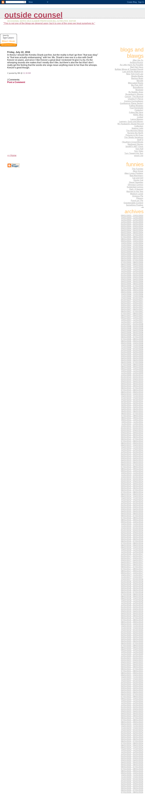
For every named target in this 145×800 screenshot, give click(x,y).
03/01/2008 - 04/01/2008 (132, 330)
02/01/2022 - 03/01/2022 (132, 686)
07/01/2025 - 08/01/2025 (132, 769)
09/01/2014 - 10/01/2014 (132, 496)
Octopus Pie (137, 196)
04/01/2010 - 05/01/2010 (132, 384)
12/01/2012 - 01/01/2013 (132, 452)
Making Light (137, 128)
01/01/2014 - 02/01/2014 (132, 479)
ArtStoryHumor (136, 62)
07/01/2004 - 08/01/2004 (132, 237)
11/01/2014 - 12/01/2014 (132, 501)
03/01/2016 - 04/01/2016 (132, 535)
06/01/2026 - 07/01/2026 (132, 790)
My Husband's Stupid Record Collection (131, 125)
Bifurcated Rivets (135, 83)
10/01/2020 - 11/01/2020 (132, 652)
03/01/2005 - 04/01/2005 (132, 254)
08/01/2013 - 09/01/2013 (132, 469)
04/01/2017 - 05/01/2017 (132, 562)
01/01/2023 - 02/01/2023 (132, 707)
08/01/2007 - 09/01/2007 (132, 316)
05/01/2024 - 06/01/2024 (132, 739)
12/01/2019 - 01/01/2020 (132, 630)
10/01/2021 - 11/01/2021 (132, 677)
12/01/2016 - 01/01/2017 (132, 554)
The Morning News (134, 130)
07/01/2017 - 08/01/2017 (132, 569)
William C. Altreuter (8, 41)
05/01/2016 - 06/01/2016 (132, 539)
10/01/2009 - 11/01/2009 (132, 371)
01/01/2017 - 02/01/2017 (132, 556)
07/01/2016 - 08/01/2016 (132, 543)
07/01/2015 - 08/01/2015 (132, 518)
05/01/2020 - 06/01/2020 (132, 641)
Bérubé (140, 80)
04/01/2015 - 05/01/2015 (132, 511)
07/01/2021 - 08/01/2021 (132, 671)
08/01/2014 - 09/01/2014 (132, 494)
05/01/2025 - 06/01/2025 (132, 765)
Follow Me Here (136, 112)
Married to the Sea (134, 191)
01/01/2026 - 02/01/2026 (132, 782)
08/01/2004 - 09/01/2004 (132, 239)
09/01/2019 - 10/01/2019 (132, 624)
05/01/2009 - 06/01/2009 (132, 360)
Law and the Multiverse (132, 71)
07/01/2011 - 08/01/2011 (132, 416)
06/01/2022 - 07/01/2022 (132, 694)
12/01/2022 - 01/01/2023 (132, 705)
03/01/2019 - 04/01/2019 (132, 611)
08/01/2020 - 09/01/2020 (132, 647)
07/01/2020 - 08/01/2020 (132, 645)
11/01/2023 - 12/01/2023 (132, 728)
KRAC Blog (138, 114)
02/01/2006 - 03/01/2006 (132, 277)
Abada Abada (137, 76)
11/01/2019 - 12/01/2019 (132, 628)
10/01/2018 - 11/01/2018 (132, 601)
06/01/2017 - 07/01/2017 (132, 567)
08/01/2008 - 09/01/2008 (132, 341)
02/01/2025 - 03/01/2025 (132, 758)
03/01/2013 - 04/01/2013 (132, 458)
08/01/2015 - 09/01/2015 (132, 520)
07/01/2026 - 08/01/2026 (132, 792)
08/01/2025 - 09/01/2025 (132, 771)
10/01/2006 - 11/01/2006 (132, 294)
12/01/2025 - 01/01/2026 (132, 779)
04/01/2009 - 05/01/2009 (132, 358)
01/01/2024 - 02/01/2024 (132, 733)
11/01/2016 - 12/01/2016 (132, 552)
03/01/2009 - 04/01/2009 (132, 356)
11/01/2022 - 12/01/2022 (132, 703)
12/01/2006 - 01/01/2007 (132, 298)
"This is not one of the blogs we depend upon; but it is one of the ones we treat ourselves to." (49, 23)
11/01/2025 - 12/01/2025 (132, 777)
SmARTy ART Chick (134, 146)
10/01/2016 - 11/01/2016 (132, 550)
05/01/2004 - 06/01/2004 (132, 233)
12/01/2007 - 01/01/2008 (132, 324)
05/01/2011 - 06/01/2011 (132, 411)
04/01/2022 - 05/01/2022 (132, 690)
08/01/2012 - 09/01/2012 (132, 443)
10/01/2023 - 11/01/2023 (132, 726)
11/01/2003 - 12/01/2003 (132, 220)
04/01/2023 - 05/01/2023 (132, 713)
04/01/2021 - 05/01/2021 (132, 665)
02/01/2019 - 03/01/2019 (132, 609)
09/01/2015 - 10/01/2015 (132, 522)
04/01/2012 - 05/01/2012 (132, 435)
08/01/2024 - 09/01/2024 (132, 745)
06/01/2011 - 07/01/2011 (132, 413)
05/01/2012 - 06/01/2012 (132, 437)
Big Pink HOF (137, 85)
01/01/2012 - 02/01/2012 (132, 428)
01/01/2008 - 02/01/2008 (132, 326)
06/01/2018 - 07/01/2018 (132, 592)
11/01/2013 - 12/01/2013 (132, 475)
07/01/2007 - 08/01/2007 (132, 313)
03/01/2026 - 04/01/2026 (132, 786)
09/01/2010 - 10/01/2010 (132, 394)
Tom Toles (138, 151)
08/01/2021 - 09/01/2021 (132, 673)
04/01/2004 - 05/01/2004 (132, 230)
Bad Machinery (136, 175)
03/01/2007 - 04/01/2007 (132, 305)
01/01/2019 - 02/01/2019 (132, 607)
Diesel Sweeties (136, 182)
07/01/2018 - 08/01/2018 (132, 594)
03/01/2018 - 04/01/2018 (132, 586)
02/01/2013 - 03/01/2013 (132, 456)
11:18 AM (27, 73)
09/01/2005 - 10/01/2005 (132, 267)
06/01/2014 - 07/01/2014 (132, 490)
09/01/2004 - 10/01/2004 (132, 241)
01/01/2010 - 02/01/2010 (132, 377)
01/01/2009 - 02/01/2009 (132, 352)
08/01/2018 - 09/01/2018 (132, 596)
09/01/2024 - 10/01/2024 (132, 748)
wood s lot (138, 155)
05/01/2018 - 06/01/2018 (132, 590)
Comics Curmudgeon (133, 101)
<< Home (11, 155)
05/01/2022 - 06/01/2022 (132, 692)
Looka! (140, 117)
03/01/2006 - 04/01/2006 (132, 279)
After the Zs (138, 60)
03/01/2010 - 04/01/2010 (132, 381)
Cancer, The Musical (134, 96)
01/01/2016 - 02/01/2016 (132, 530)
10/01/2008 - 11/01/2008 (132, 345)
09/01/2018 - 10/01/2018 (132, 599)
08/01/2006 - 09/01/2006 (132, 290)
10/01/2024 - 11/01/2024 (132, 750)
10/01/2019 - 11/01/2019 (132, 626)
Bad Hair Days (136, 67)
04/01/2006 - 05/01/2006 (132, 281)
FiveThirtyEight (136, 108)
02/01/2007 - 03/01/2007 (132, 303)
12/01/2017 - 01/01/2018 (132, 579)
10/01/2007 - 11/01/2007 (132, 320)
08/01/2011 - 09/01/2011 (132, 418)
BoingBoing (138, 87)
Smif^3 (140, 139)
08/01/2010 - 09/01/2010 (132, 392)
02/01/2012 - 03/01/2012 (132, 430)
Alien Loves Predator (133, 173)
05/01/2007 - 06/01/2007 (132, 309)
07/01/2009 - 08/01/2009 (132, 364)
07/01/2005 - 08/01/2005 (132, 262)
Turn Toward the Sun (133, 153)
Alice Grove (138, 171)
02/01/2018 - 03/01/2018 (132, 584)
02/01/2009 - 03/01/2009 (132, 354)
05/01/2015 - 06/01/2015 (132, 513)
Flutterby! (139, 110)
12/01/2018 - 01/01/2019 (132, 605)
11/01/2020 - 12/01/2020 (132, 654)
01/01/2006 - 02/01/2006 (132, 275)
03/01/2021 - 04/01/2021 (132, 662)
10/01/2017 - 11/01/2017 (132, 575)
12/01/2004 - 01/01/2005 (132, 247)
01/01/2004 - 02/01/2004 (132, 224)
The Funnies (137, 169)
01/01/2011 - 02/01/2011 (132, 403)
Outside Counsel (33, 15)
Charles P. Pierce (135, 99)
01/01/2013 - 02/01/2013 (132, 454)
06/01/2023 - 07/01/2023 (132, 718)
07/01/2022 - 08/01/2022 (132, 696)
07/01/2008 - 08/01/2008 (132, 339)
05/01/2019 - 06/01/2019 (132, 616)
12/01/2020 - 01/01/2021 (132, 656)
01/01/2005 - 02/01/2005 (132, 250)
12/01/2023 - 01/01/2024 (132, 730)
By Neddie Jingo (136, 92)
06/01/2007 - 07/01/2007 (132, 311)
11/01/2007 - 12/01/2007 (132, 322)
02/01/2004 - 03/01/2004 (132, 226)
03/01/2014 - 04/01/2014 (132, 484)
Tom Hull (139, 149)
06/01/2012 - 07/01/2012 (132, 439)
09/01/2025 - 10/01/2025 (132, 773)
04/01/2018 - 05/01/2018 (132, 588)
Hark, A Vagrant (136, 189)
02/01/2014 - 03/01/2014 (132, 482)
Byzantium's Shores (134, 94)
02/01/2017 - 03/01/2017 (132, 558)
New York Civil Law (134, 74)
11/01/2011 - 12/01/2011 (132, 424)
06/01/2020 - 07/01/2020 (132, 643)
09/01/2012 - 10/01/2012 (132, 445)
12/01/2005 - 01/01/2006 (132, 273)
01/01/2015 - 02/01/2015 (132, 505)
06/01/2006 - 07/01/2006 (132, 286)
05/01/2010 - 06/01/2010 (132, 386)
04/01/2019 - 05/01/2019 (132, 613)
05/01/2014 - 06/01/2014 (132, 488)
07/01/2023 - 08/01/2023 (132, 720)
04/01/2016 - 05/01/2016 (132, 537)
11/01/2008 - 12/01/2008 (132, 347)
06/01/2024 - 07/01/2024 (132, 741)
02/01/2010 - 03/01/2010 (132, 379)
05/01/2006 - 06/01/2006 (132, 284)
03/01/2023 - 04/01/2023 (132, 711)
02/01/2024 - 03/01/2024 (132, 735)
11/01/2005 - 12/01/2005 (132, 271)
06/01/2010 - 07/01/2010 (132, 388)
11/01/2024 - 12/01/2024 (132, 752)
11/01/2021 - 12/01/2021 (132, 679)
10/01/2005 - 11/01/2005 (132, 269)
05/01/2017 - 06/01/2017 (132, 565)
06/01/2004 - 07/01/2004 (132, 235)
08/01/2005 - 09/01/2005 (132, 264)
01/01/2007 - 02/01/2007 (132, 301)
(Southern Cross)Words (132, 142)
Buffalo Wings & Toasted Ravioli (129, 69)
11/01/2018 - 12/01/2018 (132, 603)
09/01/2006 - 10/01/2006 (132, 292)
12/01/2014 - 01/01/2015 (132, 503)
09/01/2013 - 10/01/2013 (132, 471)
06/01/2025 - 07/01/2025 (132, 767)
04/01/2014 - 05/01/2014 (132, 486)
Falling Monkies (136, 105)
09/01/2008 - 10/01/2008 (132, 343)
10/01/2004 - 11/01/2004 (132, 243)
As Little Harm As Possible (131, 65)
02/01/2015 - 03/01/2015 (132, 507)
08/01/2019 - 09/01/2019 (132, 622)
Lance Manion (136, 119)
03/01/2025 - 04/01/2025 (132, 760)
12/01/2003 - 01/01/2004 (132, 222)
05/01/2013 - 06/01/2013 (132, 462)
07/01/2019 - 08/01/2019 (132, 620)
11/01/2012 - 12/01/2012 (132, 450)
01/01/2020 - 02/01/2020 (132, 633)
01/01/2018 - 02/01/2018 (132, 582)
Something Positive (134, 205)
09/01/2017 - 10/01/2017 (132, 573)
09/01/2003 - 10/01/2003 (132, 216)
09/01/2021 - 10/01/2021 (132, 675)
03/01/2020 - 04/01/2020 (132, 637)
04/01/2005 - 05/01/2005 (132, 256)
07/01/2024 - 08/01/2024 (132, 743)
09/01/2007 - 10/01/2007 (132, 318)
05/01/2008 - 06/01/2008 (132, 335)
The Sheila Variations (133, 137)
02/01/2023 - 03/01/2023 (132, 709)
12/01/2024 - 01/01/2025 (132, 754)
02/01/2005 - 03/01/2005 (132, 252)
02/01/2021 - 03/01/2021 (132, 660)
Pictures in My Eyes (134, 135)
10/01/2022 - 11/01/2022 (132, 701)
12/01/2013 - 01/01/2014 (132, 477)
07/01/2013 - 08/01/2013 (132, 467)
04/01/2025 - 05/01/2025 (132, 762)
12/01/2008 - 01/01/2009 (132, 350)
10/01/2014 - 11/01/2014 (132, 499)
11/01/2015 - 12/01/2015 (132, 526)
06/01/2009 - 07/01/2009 (132, 362)
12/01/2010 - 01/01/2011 (132, 401)
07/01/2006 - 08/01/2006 (132, 288)
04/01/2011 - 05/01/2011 (132, 409)
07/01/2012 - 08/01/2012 (132, 441)
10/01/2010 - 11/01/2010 (132, 396)
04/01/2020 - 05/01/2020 (132, 639)
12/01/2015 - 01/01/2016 (132, 528)
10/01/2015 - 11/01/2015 (132, 524)
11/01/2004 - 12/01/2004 (132, 245)
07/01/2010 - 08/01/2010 (132, 390)
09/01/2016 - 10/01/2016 (132, 547)
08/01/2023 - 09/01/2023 (132, 722)
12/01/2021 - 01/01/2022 (132, 682)
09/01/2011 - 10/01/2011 (132, 420)
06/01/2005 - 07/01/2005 (132, 260)
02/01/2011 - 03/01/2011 (132, 405)
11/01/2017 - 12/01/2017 (132, 577)
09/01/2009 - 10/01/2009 (132, 369)
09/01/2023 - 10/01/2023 (132, 724)
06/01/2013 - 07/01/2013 (132, 464)
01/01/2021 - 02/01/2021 (132, 658)
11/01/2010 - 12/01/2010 (132, 399)
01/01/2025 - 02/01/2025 (132, 756)
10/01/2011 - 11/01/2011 (132, 422)
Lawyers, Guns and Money (131, 121)
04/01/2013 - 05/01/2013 (132, 460)
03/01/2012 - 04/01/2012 (132, 433)
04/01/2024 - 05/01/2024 (132, 737)
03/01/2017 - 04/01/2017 (132, 560)
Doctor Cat (138, 180)
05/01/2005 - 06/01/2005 (132, 258)
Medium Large (136, 194)
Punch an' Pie (137, 200)
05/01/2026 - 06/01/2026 (132, 788)
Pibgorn (139, 198)
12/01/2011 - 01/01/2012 (132, 426)
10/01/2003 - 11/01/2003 (132, 218)
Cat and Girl (137, 178)
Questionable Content (133, 203)
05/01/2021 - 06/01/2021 (132, 667)
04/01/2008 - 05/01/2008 (132, 333)
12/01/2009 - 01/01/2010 (132, 375)
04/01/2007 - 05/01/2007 (132, 307)
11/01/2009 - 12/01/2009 (132, 373)
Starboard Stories (135, 144)
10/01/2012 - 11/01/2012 (132, 447)
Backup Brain (137, 78)
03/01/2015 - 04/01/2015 (132, 509)
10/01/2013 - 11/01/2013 (132, 473)
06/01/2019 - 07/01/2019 (132, 618)
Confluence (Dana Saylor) (131, 103)
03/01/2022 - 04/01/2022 (132, 688)
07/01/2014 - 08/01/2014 (132, 492)
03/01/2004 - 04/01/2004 (132, 228)
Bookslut (139, 90)
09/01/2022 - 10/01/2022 (132, 699)
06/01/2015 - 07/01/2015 (132, 516)
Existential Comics (135, 187)
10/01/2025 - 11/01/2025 (132, 775)
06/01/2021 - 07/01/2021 (132, 669)
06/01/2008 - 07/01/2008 (132, 337)
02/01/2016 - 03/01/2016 (132, 533)
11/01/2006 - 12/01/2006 (132, 296)
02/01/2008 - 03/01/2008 (132, 328)
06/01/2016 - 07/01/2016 (132, 541)
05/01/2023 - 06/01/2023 (132, 716)
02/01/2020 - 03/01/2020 (132, 635)
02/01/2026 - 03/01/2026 (132, 784)
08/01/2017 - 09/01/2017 (132, 571)
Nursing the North (135, 133)
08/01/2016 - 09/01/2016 (132, 545)
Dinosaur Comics (135, 184)
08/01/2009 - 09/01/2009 (132, 367)
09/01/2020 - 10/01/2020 (132, 650)
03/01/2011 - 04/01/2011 (132, 407)
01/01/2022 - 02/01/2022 (132, 684)
